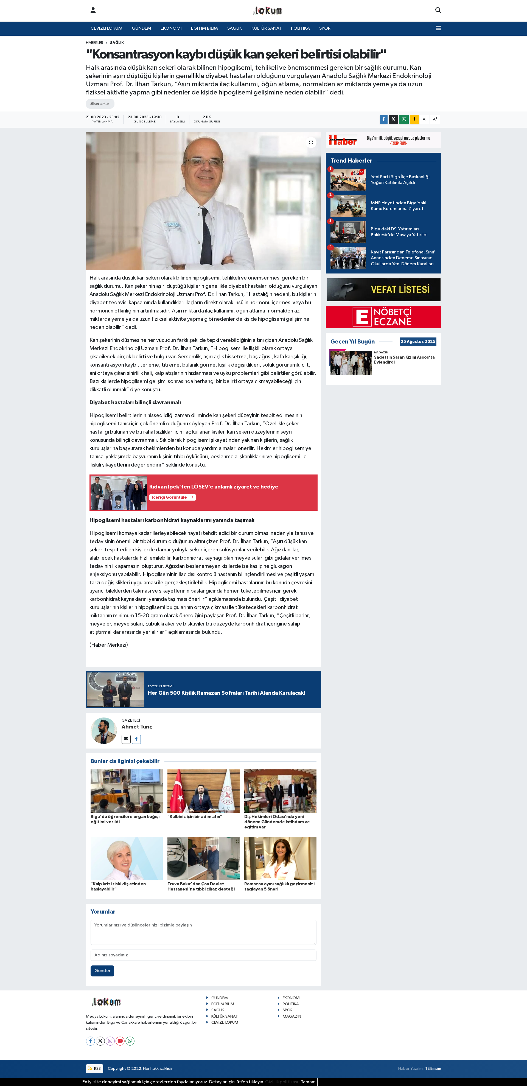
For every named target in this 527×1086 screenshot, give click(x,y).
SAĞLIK (234, 28)
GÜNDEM (141, 28)
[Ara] (438, 10)
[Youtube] (120, 1041)
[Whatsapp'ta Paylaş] (404, 119)
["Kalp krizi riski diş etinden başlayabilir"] (127, 858)
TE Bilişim (433, 1069)
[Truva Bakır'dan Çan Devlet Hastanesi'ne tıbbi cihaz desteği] (203, 858)
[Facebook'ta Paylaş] (384, 119)
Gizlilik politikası (281, 1082)
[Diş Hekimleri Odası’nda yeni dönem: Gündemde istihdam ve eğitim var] (280, 791)
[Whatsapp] (129, 1041)
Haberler (94, 43)
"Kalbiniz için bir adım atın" (194, 816)
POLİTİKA (300, 28)
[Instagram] (110, 1041)
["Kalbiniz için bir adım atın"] (203, 791)
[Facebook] (136, 739)
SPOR (324, 28)
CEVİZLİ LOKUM (106, 28)
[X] (100, 1041)
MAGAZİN (292, 1016)
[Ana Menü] (438, 28)
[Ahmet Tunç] (104, 730)
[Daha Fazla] (414, 119)
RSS (97, 1069)
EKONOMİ (171, 28)
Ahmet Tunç (137, 727)
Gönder (102, 970)
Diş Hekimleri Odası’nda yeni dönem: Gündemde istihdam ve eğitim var (277, 821)
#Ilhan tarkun (99, 104)
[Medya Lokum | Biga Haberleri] (267, 10)
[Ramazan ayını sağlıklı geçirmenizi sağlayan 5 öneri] (280, 858)
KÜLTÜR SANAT (266, 28)
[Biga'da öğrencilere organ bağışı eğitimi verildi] (127, 791)
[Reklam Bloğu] (383, 140)
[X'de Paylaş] (393, 119)
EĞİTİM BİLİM (204, 28)
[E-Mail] (126, 739)
